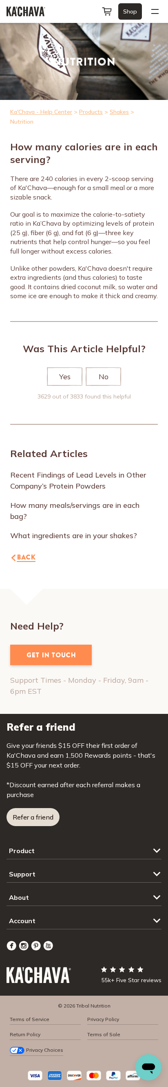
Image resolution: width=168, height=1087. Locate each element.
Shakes (119, 111)
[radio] (64, 376)
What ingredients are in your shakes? (73, 535)
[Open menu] (154, 11)
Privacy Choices (44, 1050)
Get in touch (51, 654)
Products (91, 111)
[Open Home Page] (26, 11)
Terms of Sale (103, 1034)
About (19, 897)
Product (22, 851)
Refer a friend (33, 817)
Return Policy (25, 1034)
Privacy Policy (103, 1019)
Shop (130, 11)
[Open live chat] (148, 1067)
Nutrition (21, 121)
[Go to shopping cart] (107, 11)
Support (22, 874)
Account (22, 921)
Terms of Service (29, 1019)
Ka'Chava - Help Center (41, 111)
